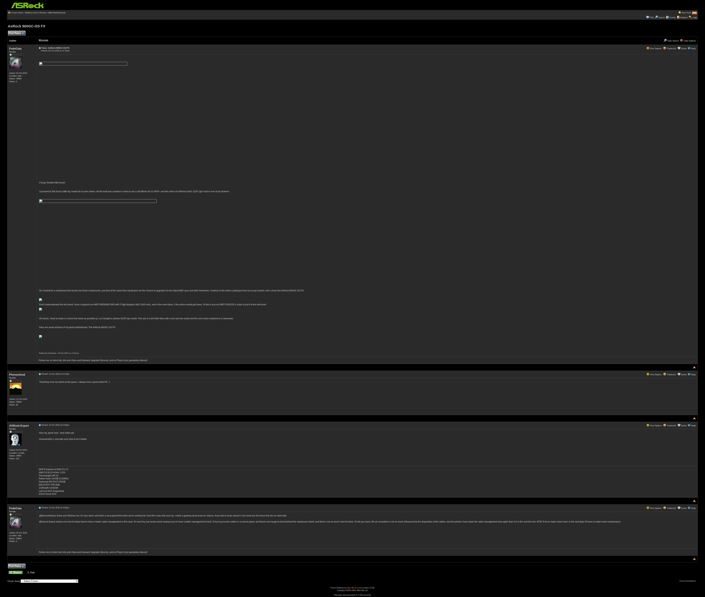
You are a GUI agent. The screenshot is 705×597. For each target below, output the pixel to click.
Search (661, 17)
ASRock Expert (19, 425)
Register (684, 17)
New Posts (686, 13)
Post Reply (15, 33)
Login (694, 17)
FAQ (652, 17)
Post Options (655, 48)
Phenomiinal (17, 374)
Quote (684, 48)
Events (672, 17)
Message (43, 40)
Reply (693, 48)
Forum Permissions (688, 581)
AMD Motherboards (57, 13)
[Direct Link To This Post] (40, 48)
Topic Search (673, 41)
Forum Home (17, 13)
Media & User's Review (35, 13)
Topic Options (689, 41)
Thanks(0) (671, 48)
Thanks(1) (671, 374)
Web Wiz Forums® (354, 588)
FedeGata (15, 48)
